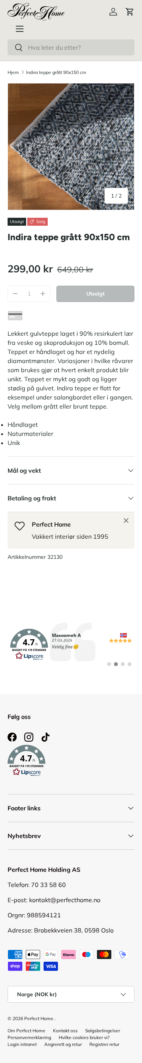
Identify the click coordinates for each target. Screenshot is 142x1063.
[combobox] (71, 47)
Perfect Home (38, 1018)
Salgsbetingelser (102, 1030)
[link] (71, 645)
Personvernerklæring (29, 1037)
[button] (130, 11)
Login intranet (22, 1044)
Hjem (13, 72)
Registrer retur (104, 1044)
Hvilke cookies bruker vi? (84, 1037)
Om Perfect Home (26, 1030)
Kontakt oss (65, 1030)
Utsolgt (95, 293)
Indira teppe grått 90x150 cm (56, 72)
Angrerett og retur (63, 1044)
